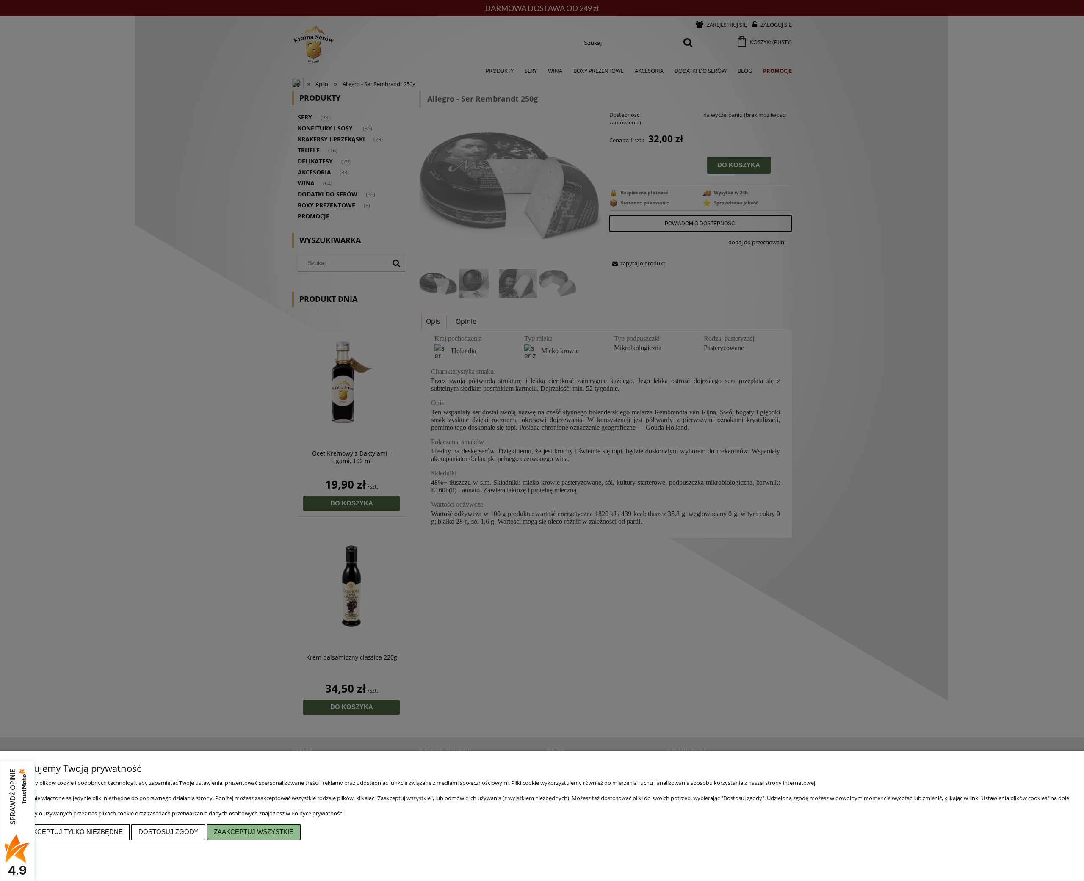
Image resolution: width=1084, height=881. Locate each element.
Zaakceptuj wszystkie (253, 831)
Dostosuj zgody (168, 831)
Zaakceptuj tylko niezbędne (72, 831)
